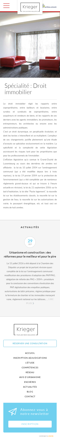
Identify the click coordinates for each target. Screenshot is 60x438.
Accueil (30, 353)
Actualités (30, 387)
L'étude (30, 363)
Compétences (30, 367)
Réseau (30, 372)
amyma (50, 436)
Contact (30, 396)
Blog (30, 392)
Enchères (30, 382)
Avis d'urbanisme (30, 377)
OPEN (6, 5)
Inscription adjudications (30, 358)
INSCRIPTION (29, 424)
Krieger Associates (29, 329)
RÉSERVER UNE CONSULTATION (30, 343)
